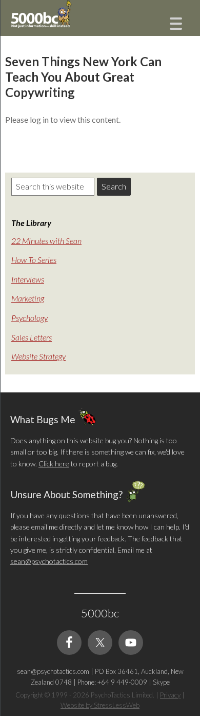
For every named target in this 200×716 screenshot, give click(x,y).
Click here (53, 463)
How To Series (33, 260)
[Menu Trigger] (176, 22)
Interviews (27, 279)
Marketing (27, 298)
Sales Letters (31, 337)
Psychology (29, 318)
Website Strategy (38, 356)
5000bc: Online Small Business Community (61, 23)
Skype (161, 682)
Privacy (170, 695)
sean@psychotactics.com (49, 561)
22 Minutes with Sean (46, 241)
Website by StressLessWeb (100, 705)
